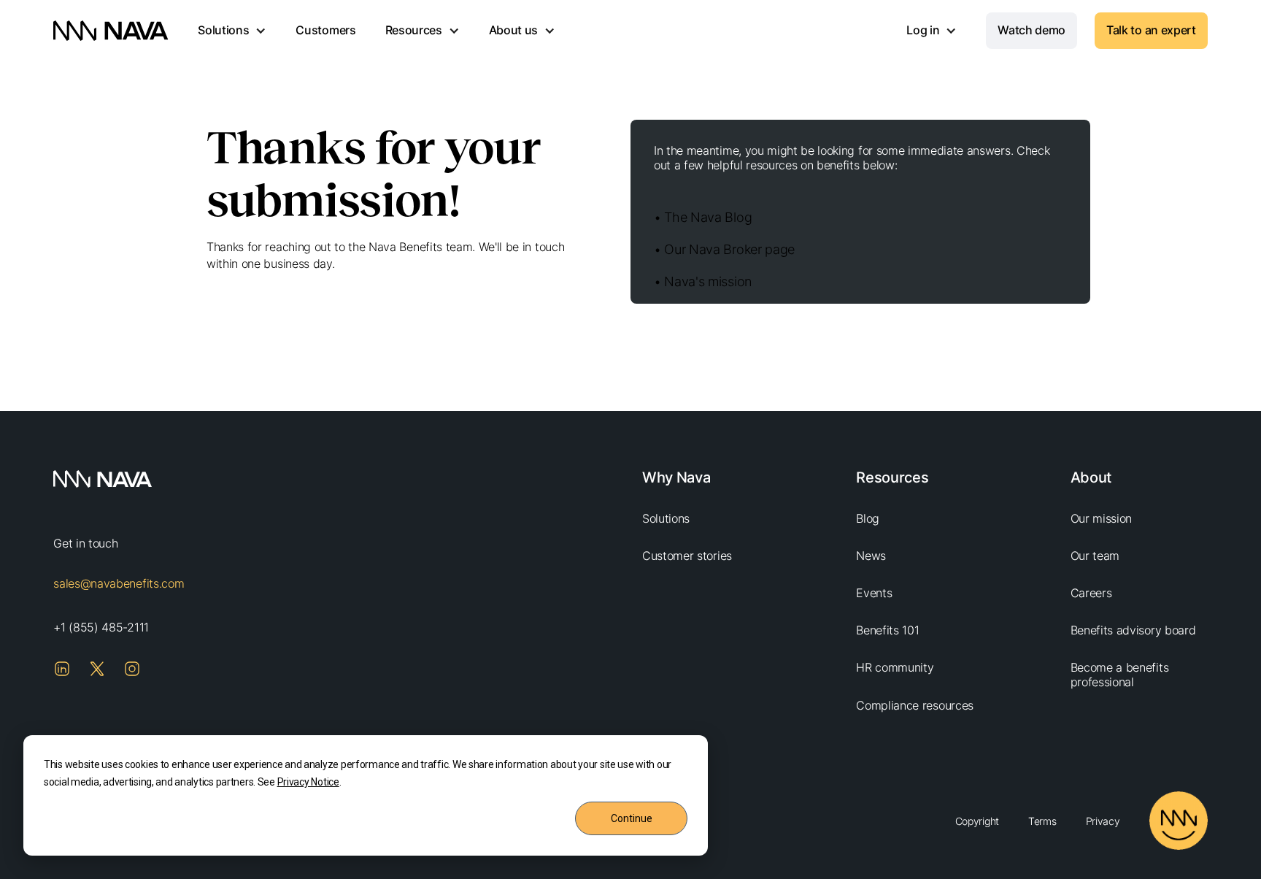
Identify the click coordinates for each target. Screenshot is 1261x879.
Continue (631, 818)
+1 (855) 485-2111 (101, 627)
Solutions (666, 518)
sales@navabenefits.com (118, 583)
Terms (1042, 821)
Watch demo (1031, 30)
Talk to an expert (1151, 30)
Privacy (1103, 821)
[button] (232, 30)
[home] (111, 30)
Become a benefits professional (1120, 674)
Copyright (977, 821)
